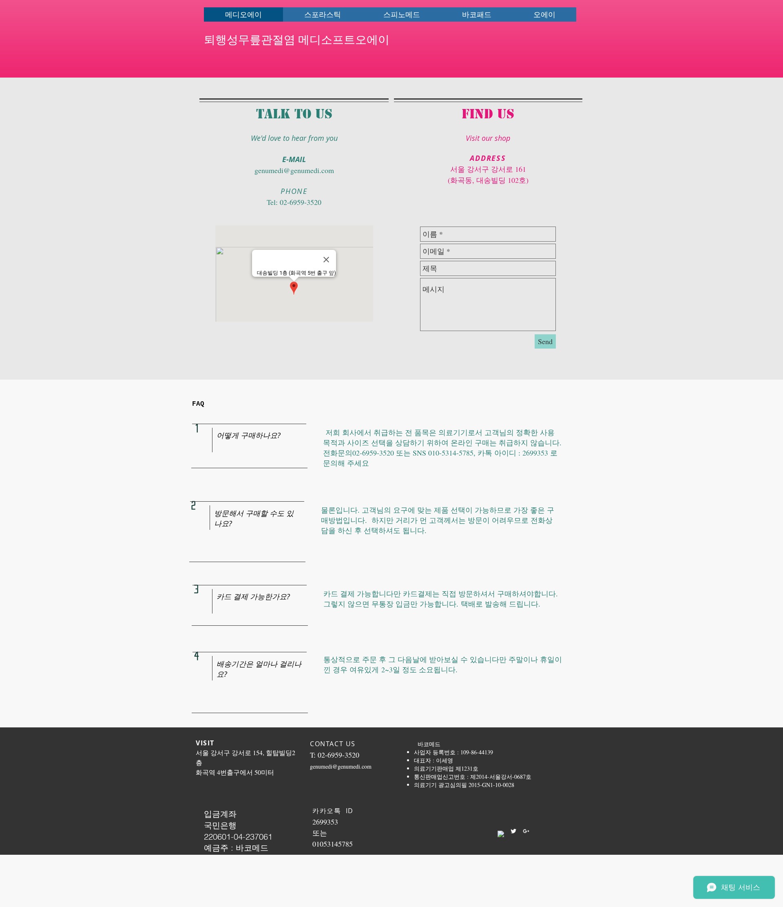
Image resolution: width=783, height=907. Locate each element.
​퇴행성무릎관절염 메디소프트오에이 (296, 38)
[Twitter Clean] (513, 831)
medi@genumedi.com (301, 170)
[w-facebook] (501, 834)
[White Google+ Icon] (526, 831)
